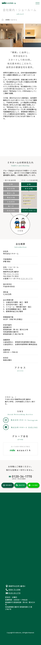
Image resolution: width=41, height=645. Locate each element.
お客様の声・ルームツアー (11, 520)
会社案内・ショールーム (14, 540)
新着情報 (8, 516)
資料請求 (8, 549)
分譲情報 (8, 507)
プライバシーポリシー (13, 556)
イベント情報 (10, 513)
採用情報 (8, 546)
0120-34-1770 (27, 278)
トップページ (10, 501)
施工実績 (8, 510)
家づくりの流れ (11, 534)
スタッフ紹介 (10, 543)
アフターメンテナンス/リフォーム (18, 537)
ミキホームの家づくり (13, 531)
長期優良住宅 (10, 525)
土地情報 (8, 504)
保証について (10, 528)
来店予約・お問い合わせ (14, 552)
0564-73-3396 (13, 274)
